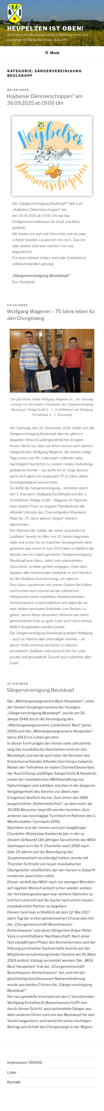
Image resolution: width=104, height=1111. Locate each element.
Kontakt (14, 1082)
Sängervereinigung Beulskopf (40, 690)
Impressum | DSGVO (24, 1062)
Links (11, 1072)
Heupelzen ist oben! (45, 28)
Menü (54, 53)
